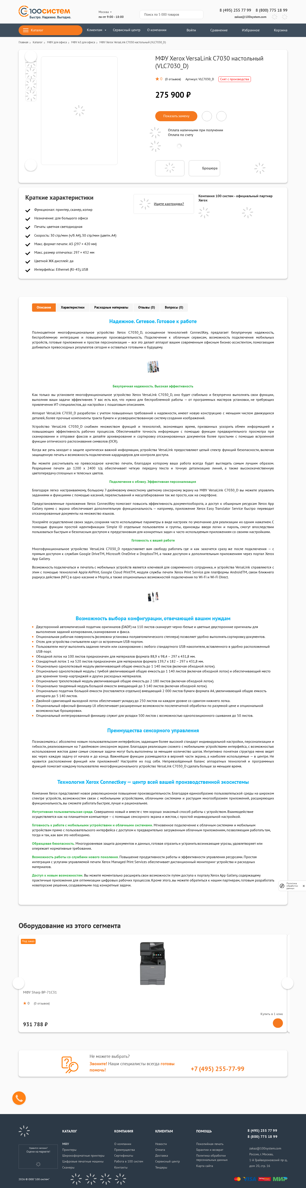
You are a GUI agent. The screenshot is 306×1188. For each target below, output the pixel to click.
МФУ (65, 1144)
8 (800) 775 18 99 (271, 10)
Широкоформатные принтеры (83, 1156)
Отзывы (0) (146, 307)
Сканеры (68, 1167)
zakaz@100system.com (250, 17)
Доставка (161, 1156)
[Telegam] (105, 1179)
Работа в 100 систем (128, 1161)
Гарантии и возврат (209, 1150)
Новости (161, 1144)
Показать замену (176, 116)
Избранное (251, 30)
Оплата (160, 1150)
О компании (156, 30)
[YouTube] (91, 1179)
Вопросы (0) (174, 307)
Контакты (120, 1167)
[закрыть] (304, 885)
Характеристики (72, 307)
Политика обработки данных (292, 886)
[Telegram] (274, 17)
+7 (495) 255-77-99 (217, 1069)
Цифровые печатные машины (82, 1161)
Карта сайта (204, 1166)
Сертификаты (123, 1156)
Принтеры (69, 1150)
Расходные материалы (111, 307)
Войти (191, 30)
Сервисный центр (126, 30)
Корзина (280, 30)
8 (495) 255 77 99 (235, 10)
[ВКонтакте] (76, 1179)
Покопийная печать (210, 1144)
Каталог (37, 30)
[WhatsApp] (284, 17)
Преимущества (124, 1150)
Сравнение (219, 30)
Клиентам (94, 30)
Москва (104, 12)
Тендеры (161, 1167)
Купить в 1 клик (272, 1014)
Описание (44, 307)
